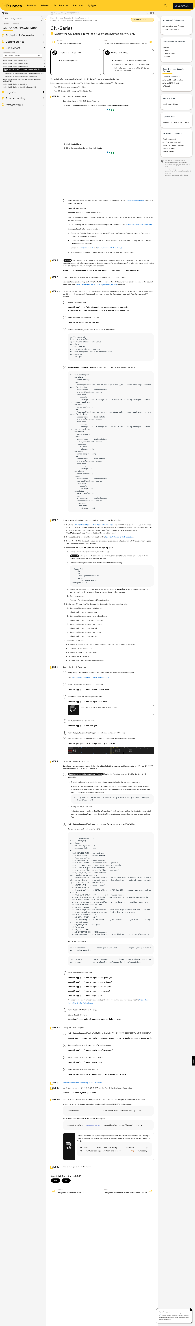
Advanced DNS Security (171, 83)
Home (52, 18)
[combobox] (22, 18)
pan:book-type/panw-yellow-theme (176, 175)
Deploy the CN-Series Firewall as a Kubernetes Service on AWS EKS (23, 70)
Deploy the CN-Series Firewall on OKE (15, 63)
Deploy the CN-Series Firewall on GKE (15, 60)
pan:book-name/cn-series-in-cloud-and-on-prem (178, 172)
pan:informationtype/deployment (176, 163)
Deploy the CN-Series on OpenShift (15, 84)
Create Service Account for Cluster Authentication (90, 677)
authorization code (87, 248)
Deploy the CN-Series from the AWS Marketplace (20, 76)
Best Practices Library (170, 104)
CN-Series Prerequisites (135, 200)
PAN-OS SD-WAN (168, 53)
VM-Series (166, 56)
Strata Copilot (183, 6)
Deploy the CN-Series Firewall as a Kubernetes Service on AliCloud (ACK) (22, 80)
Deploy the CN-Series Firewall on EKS (15, 66)
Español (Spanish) (168, 148)
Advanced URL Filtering (170, 77)
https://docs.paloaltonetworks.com (169, 1314)
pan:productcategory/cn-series (175, 160)
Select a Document (9, 52)
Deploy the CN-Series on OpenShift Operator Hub (19, 87)
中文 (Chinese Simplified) (171, 142)
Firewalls (165, 47)
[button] (193, 1061)
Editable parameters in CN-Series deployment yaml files (96, 285)
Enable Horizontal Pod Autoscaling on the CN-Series (82, 1083)
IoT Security (166, 86)
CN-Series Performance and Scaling (138, 225)
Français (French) (168, 151)
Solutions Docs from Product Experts (175, 122)
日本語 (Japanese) (169, 139)
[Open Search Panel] (165, 6)
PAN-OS (165, 50)
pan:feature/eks (170, 169)
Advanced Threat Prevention (172, 80)
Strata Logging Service (170, 29)
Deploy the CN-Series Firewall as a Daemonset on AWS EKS (24, 74)
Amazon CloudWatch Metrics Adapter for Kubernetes (94, 525)
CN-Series (59, 18)
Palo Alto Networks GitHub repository (119, 537)
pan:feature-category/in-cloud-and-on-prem (178, 166)
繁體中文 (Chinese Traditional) (173, 145)
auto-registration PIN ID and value (109, 248)
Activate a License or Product (173, 26)
